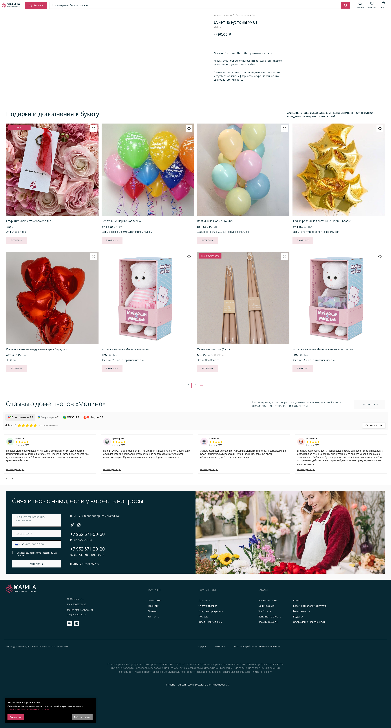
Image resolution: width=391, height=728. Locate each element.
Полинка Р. (215, 438)
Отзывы (152, 611)
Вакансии (153, 606)
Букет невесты (301, 611)
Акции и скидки (266, 606)
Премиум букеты (268, 622)
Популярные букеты (269, 616)
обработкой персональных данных (37, 554)
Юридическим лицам (210, 622)
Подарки (298, 616)
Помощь (203, 616)
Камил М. (117, 438)
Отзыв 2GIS (302, 470)
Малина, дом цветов (223, 15)
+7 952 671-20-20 (87, 549)
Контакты (153, 616)
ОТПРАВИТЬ (36, 563)
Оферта (202, 646)
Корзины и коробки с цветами (310, 606)
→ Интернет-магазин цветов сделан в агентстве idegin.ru (195, 684)
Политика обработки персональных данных (255, 646)
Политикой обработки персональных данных (28, 709)
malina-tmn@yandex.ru (84, 563)
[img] (72, 525)
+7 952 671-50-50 (87, 534)
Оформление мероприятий (309, 622)
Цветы (297, 600)
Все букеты (264, 611)
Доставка (204, 600)
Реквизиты (220, 646)
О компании (154, 600)
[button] (360, 5)
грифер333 (21, 438)
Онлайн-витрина (267, 600)
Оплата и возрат (208, 606)
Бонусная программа (211, 611)
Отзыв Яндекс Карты (15, 470)
